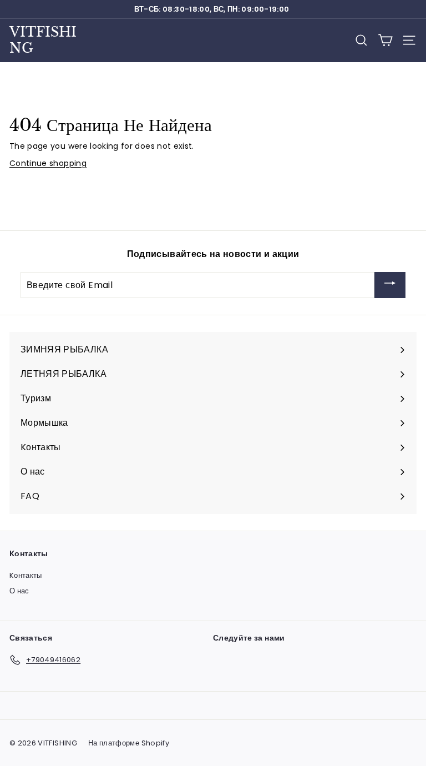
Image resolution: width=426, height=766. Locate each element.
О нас (19, 591)
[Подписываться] (389, 285)
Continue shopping (48, 163)
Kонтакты (25, 575)
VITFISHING (43, 40)
